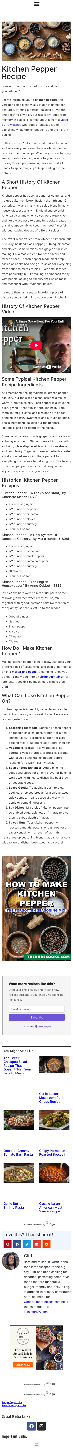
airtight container (51, 676)
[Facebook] (31, 1426)
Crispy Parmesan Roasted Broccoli (52, 1152)
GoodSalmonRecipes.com (42, 1302)
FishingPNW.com (36, 1312)
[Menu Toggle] (36, 4)
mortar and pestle (24, 671)
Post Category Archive (14, 1405)
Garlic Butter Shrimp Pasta (14, 1205)
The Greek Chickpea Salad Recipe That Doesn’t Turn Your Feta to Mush (17, 1065)
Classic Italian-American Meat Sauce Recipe (50, 1207)
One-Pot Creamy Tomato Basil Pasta (18, 1152)
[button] (8, 1244)
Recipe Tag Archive (12, 1402)
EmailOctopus (44, 1027)
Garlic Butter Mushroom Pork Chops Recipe (51, 1097)
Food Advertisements (33, 1225)
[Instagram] (41, 1426)
